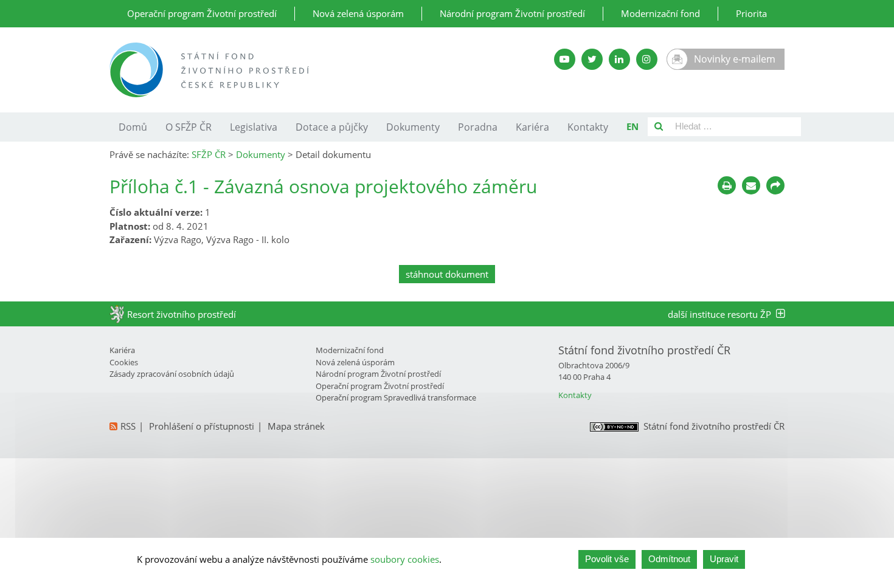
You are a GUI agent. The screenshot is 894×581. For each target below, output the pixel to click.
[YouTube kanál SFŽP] (564, 59)
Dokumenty (413, 127)
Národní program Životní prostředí (512, 13)
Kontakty (587, 127)
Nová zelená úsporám (358, 13)
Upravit (724, 559)
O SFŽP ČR (188, 127)
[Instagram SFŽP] (646, 59)
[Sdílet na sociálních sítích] (775, 185)
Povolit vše (607, 559)
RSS (128, 426)
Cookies (123, 362)
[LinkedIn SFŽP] (619, 59)
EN (632, 126)
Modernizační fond (660, 13)
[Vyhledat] (659, 126)
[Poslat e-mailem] (751, 185)
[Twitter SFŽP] (592, 59)
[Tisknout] (727, 185)
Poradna (477, 127)
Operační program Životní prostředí (202, 13)
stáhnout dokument (447, 274)
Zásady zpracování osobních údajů (171, 373)
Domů (133, 127)
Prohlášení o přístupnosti (201, 426)
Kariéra (532, 127)
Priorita (751, 13)
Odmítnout (669, 559)
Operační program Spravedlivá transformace (396, 397)
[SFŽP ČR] (302, 70)
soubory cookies (404, 559)
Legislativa (253, 127)
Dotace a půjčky (332, 127)
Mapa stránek (296, 426)
